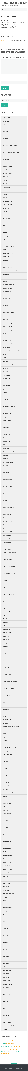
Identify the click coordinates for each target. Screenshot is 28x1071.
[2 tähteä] (3, 40)
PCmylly (3, 1043)
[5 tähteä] (8, 40)
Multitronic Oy (5, 1049)
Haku (4, 105)
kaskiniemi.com (5, 1041)
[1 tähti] (2, 40)
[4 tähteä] (6, 40)
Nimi (2, 78)
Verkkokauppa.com (6, 1046)
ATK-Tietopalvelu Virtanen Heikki (10, 1052)
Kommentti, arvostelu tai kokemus (13, 57)
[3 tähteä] (5, 40)
